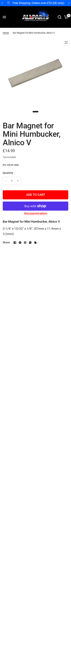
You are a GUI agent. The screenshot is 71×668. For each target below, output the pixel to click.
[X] (20, 242)
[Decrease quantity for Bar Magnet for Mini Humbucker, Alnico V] (6, 181)
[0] (65, 17)
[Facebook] (15, 242)
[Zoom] (66, 42)
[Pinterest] (25, 242)
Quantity (8, 172)
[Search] (59, 17)
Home (6, 32)
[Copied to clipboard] (35, 242)
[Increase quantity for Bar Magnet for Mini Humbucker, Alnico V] (18, 181)
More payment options (35, 213)
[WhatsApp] (30, 242)
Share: (7, 242)
